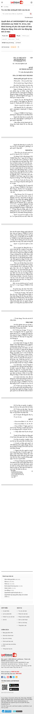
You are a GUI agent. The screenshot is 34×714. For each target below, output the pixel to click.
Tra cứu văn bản (23, 611)
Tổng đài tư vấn (22, 625)
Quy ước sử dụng (7, 638)
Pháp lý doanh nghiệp (24, 616)
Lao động (7, 590)
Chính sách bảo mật (8, 641)
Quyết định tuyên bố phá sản (13, 592)
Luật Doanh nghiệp (17, 706)
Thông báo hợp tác (7, 648)
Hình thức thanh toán (8, 635)
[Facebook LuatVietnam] (2, 677)
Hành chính (8, 588)
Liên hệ (4, 619)
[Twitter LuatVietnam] (14, 677)
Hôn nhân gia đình (10, 579)
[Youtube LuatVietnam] (8, 677)
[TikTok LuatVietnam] (11, 677)
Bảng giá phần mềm (8, 632)
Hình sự (7, 583)
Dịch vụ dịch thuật (23, 619)
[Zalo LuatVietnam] (5, 677)
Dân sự (7, 581)
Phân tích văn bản (23, 613)
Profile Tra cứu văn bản (8, 616)
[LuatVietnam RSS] (16, 677)
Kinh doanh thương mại (11, 586)
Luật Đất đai (25, 706)
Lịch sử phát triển (7, 613)
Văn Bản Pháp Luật (6, 706)
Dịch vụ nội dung (23, 622)
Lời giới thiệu (6, 611)
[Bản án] (17, 2)
